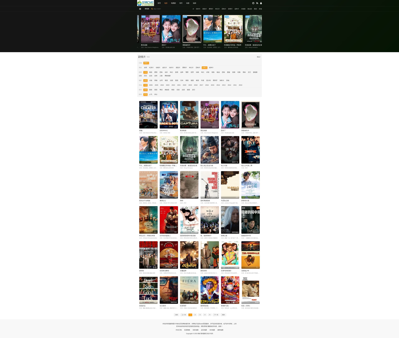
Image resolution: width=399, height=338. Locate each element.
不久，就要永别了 (186, 45)
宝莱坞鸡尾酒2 (226, 271)
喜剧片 (204, 9)
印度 (202, 80)
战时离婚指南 (205, 200)
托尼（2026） (246, 306)
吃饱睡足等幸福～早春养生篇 (211, 45)
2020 (184, 85)
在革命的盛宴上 (165, 235)
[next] (259, 29)
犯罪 (192, 72)
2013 (223, 85)
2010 (240, 85)
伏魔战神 (183, 271)
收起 (258, 57)
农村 (155, 76)
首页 (159, 3)
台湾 (161, 80)
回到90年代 (164, 130)
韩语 (172, 90)
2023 (167, 85)
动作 (166, 72)
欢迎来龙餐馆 (164, 271)
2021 (179, 85)
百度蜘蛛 (187, 330)
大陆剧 (243, 9)
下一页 (216, 314)
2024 (162, 85)
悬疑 (228, 72)
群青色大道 (245, 200)
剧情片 (230, 9)
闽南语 (167, 90)
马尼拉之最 (225, 200)
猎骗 (140, 130)
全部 (145, 67)
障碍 (181, 200)
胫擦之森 (224, 235)
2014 (218, 85)
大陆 (150, 80)
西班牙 (215, 80)
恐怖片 (224, 9)
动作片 (198, 9)
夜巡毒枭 (183, 130)
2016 (207, 85)
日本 (181, 80)
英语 (155, 90)
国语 (150, 90)
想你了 (140, 45)
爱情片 (211, 9)
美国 (166, 80)
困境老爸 (204, 271)
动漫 (187, 3)
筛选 (148, 57)
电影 (165, 3)
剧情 (176, 72)
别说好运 (142, 306)
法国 (171, 80)
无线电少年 (245, 271)
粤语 (161, 90)
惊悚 (233, 72)
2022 (173, 85)
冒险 (213, 72)
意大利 (208, 80)
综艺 (181, 3)
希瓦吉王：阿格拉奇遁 (147, 235)
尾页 (223, 314)
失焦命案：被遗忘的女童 (229, 45)
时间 (145, 94)
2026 (151, 85)
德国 (192, 80)
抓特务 (141, 271)
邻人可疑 (224, 165)
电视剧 (173, 3)
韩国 (187, 80)
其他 (260, 9)
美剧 (255, 9)
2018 (195, 85)
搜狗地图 (220, 330)
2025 (156, 85)
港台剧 (250, 9)
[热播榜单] (257, 3)
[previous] (139, 29)
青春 (244, 72)
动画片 (158, 67)
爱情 (155, 72)
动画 (197, 72)
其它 (193, 90)
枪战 (218, 72)
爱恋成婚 (204, 130)
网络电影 (168, 76)
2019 (190, 85)
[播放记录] (253, 3)
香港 (155, 80)
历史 (145, 76)
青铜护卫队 (225, 306)
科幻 (171, 72)
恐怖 (161, 72)
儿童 (161, 76)
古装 (140, 76)
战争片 (237, 9)
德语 (188, 90)
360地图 (212, 330)
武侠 (207, 72)
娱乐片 (165, 67)
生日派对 (163, 306)
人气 (150, 94)
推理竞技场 (204, 306)
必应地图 (204, 330)
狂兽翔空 (183, 306)
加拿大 (222, 80)
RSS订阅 (179, 330)
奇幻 (202, 72)
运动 (150, 76)
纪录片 (151, 67)
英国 (176, 80)
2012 (229, 85)
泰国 (197, 80)
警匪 (187, 72)
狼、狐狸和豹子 (206, 235)
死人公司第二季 (246, 165)
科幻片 (217, 9)
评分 (155, 94)
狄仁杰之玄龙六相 (248, 45)
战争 (181, 72)
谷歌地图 (195, 330)
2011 (235, 85)
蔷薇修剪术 (163, 45)
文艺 (249, 72)
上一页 (184, 314)
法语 (183, 90)
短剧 (194, 3)
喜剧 (150, 72)
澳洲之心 (163, 200)
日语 (178, 90)
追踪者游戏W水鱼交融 (188, 235)
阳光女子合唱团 (144, 200)
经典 (239, 72)
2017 (201, 85)
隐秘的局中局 (246, 235)
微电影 (255, 72)
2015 (212, 85)
